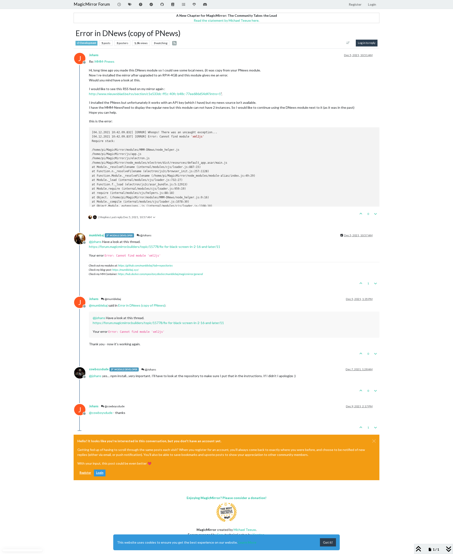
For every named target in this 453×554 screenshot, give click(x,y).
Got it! (328, 542)
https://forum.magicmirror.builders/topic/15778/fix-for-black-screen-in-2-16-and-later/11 (154, 247)
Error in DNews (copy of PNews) (141, 305)
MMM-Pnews (104, 61)
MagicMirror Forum (92, 4)
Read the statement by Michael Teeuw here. (226, 20)
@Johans (145, 235)
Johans (93, 55)
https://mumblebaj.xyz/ (125, 269)
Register (85, 473)
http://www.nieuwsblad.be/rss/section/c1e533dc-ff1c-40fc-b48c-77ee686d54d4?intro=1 (155, 94)
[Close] (374, 441)
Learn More (247, 542)
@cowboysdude (114, 406)
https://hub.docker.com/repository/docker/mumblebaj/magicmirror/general (160, 274)
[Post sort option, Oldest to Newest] (348, 43)
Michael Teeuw (245, 530)
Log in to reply (366, 43)
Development (88, 43)
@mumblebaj (112, 299)
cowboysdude (99, 369)
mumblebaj (96, 235)
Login (99, 473)
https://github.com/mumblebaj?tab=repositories (145, 265)
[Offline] (81, 238)
